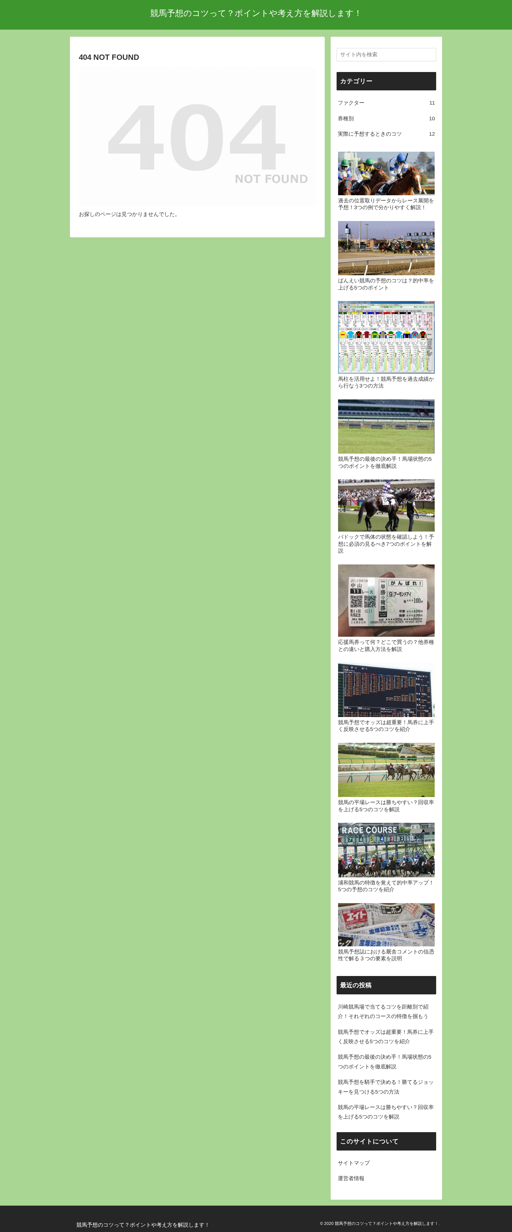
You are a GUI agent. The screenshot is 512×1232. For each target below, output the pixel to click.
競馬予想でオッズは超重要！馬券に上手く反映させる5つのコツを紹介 (386, 1036)
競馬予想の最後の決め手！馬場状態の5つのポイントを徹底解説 (384, 1061)
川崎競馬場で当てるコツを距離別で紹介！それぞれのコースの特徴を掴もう (383, 1011)
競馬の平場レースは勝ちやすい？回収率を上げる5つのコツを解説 (386, 1112)
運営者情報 (351, 1178)
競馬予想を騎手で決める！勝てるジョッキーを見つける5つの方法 (386, 1087)
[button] (430, 54)
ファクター (386, 103)
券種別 (386, 118)
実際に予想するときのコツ (386, 134)
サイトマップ (354, 1163)
